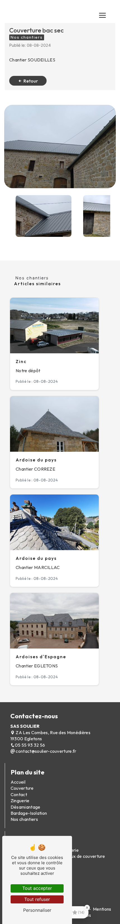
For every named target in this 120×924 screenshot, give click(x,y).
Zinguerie (20, 800)
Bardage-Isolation (29, 813)
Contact (19, 794)
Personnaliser (37, 910)
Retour (30, 81)
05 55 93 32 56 (30, 745)
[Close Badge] (87, 907)
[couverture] (60, 146)
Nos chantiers (24, 819)
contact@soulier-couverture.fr (45, 751)
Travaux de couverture (82, 856)
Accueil (18, 782)
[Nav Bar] (102, 15)
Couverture (22, 788)
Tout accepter (37, 888)
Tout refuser (37, 899)
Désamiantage (25, 807)
